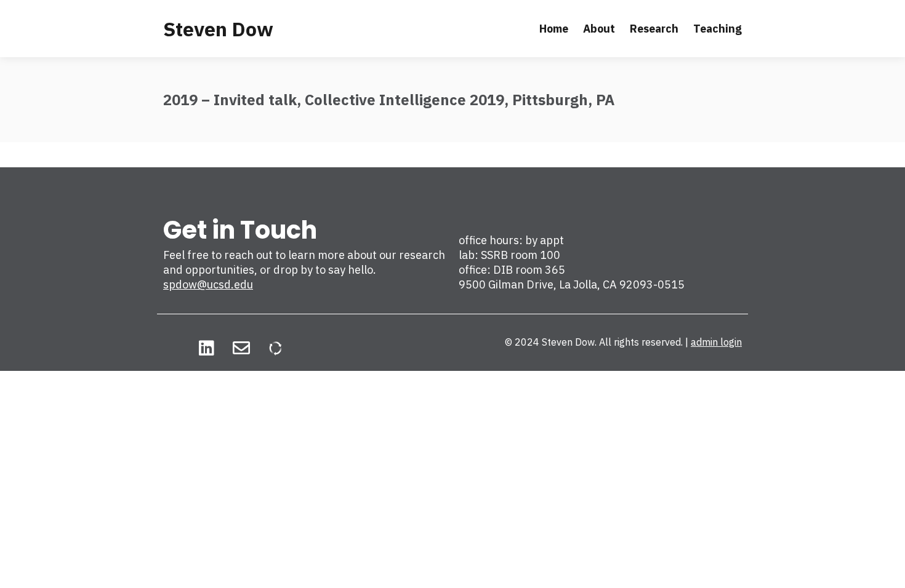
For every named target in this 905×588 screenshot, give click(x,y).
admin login (716, 342)
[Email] (241, 348)
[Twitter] (171, 348)
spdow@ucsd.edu (208, 284)
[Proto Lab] (275, 348)
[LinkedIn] (206, 348)
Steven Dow (218, 29)
